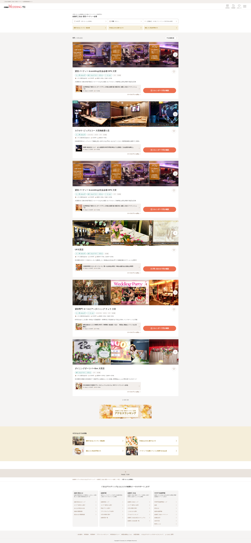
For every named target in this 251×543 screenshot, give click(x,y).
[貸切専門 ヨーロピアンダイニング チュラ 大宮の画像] (125, 292)
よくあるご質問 (169, 534)
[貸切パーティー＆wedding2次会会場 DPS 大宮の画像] (125, 54)
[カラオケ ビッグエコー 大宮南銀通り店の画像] (125, 114)
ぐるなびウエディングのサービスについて (152, 534)
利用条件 (92, 534)
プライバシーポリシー (103, 534)
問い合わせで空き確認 (161, 269)
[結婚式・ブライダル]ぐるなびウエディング (84, 479)
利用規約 (86, 534)
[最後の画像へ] (175, 54)
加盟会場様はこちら (126, 534)
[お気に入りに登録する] (174, 71)
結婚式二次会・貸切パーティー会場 (106, 479)
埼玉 (118, 479)
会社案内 (80, 534)
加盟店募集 (136, 534)
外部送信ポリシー (115, 534)
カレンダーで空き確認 (161, 90)
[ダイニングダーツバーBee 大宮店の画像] (125, 352)
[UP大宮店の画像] (125, 233)
